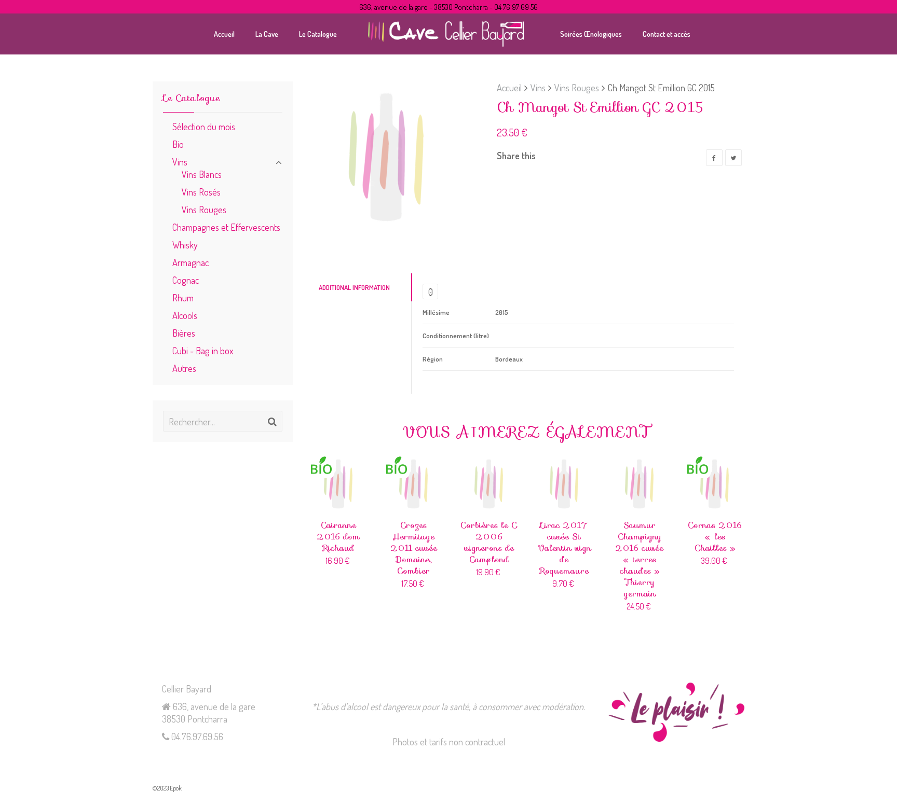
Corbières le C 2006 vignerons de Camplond (488, 542)
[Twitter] (733, 157)
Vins (538, 87)
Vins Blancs (202, 174)
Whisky (185, 245)
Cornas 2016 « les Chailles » (715, 536)
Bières (183, 333)
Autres (184, 368)
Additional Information (354, 287)
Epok (176, 788)
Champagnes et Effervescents (226, 227)
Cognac (185, 280)
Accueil (509, 87)
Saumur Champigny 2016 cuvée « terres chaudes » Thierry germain (639, 559)
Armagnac (190, 262)
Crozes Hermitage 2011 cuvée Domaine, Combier (413, 548)
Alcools (184, 315)
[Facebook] (714, 157)
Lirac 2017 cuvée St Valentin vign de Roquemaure (564, 548)
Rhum (183, 297)
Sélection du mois (203, 126)
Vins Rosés (201, 192)
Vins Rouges (576, 87)
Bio (178, 144)
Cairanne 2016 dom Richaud (338, 536)
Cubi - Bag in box (202, 350)
